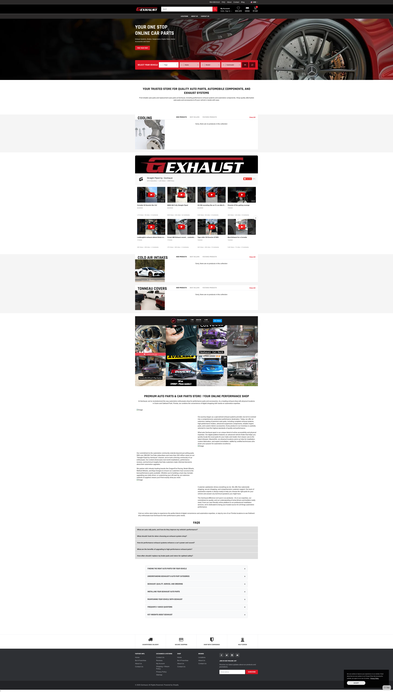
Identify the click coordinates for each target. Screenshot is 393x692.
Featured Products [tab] (210, 117)
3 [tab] (152, 146)
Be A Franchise (140, 660)
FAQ (223, 2)
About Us (138, 663)
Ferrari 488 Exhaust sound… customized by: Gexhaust (181, 237)
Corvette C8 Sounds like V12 (147, 205)
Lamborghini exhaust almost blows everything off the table (151, 237)
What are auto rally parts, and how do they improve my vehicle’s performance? (167, 529)
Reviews (159, 660)
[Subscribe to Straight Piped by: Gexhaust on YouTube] (249, 179)
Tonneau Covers (152, 288)
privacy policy (374, 678)
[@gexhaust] (173, 321)
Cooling (145, 118)
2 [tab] (149, 146)
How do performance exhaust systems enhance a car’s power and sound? (166, 543)
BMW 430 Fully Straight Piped (177, 205)
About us (194, 16)
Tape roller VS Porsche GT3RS (208, 237)
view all (252, 117)
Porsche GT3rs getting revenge (239, 205)
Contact (236, 2)
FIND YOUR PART (142, 48)
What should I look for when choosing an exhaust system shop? (162, 536)
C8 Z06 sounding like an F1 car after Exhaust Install (212, 205)
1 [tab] (147, 146)
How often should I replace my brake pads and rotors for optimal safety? (165, 556)
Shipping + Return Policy (162, 668)
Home (137, 657)
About (229, 2)
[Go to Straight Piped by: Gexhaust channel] (141, 179)
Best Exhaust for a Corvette (237, 237)
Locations (184, 16)
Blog (242, 2)
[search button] (214, 9)
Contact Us (205, 16)
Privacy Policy (161, 672)
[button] (247, 9)
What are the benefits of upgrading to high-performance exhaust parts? (164, 549)
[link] (221, 655)
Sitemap (159, 675)
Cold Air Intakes (153, 257)
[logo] (146, 9)
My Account (160, 663)
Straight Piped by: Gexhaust (160, 178)
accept (356, 683)
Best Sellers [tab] (194, 117)
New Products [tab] (181, 117)
